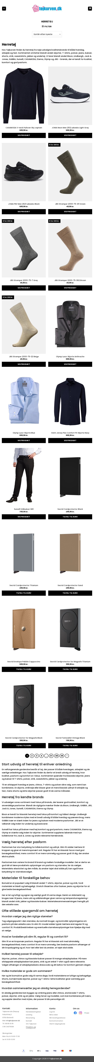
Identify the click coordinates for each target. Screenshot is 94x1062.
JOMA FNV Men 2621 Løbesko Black (24, 204)
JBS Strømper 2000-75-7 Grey (24, 280)
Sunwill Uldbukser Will (24, 509)
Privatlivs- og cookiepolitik (31, 1027)
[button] (4, 9)
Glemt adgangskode (57, 1024)
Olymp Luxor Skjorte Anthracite (70, 356)
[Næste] (67, 756)
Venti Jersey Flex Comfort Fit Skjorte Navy (70, 433)
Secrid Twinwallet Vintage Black (70, 738)
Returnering (30, 1018)
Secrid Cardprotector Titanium (24, 585)
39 (62, 755)
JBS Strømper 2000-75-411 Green (70, 204)
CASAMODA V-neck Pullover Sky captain (24, 128)
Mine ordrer (53, 1015)
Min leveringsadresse (57, 1018)
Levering (29, 1015)
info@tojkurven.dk (13, 1021)
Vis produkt (24, 135)
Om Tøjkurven (31, 1024)
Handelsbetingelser (33, 1012)
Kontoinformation (56, 1021)
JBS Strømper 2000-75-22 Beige (24, 356)
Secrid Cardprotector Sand (70, 585)
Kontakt (29, 1021)
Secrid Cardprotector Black (70, 509)
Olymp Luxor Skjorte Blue (24, 433)
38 (56, 755)
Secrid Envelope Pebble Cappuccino (23, 662)
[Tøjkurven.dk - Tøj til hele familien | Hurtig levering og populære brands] (47, 8)
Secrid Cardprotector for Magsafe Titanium (70, 662)
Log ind (52, 1012)
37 (51, 755)
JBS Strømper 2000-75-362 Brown (70, 280)
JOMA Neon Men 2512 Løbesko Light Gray (70, 128)
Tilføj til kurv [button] (70, 517)
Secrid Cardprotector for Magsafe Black (23, 738)
